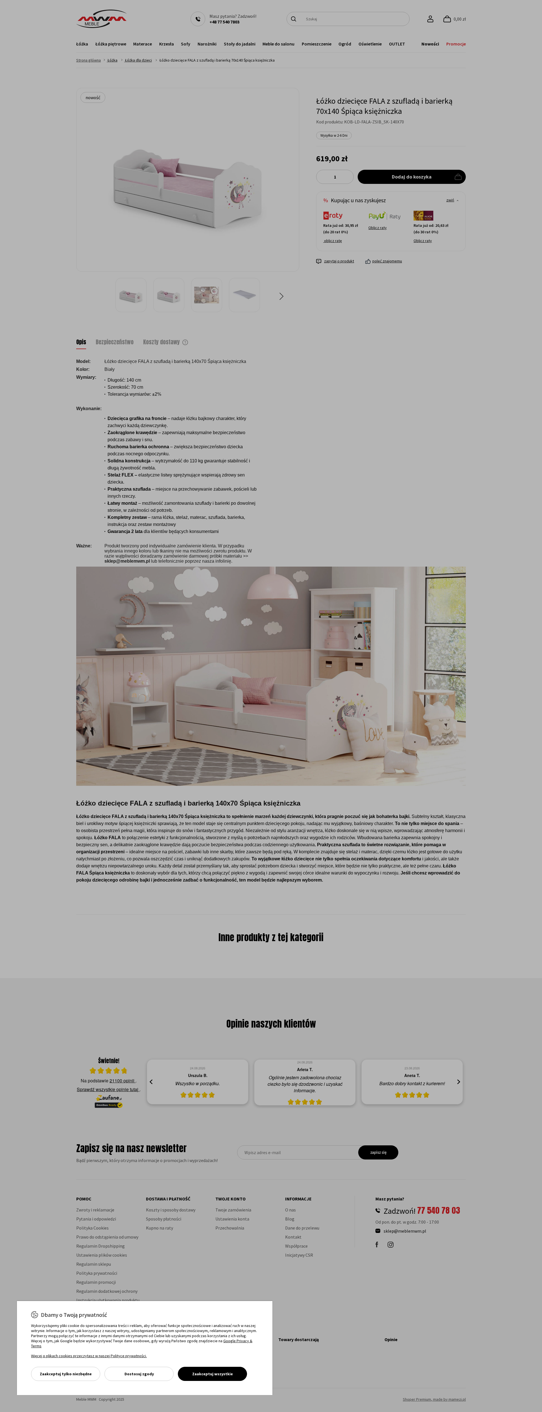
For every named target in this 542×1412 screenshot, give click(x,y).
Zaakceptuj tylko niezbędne (66, 1373)
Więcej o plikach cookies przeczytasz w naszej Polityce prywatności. (89, 1355)
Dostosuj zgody (139, 1373)
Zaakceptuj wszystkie (212, 1373)
